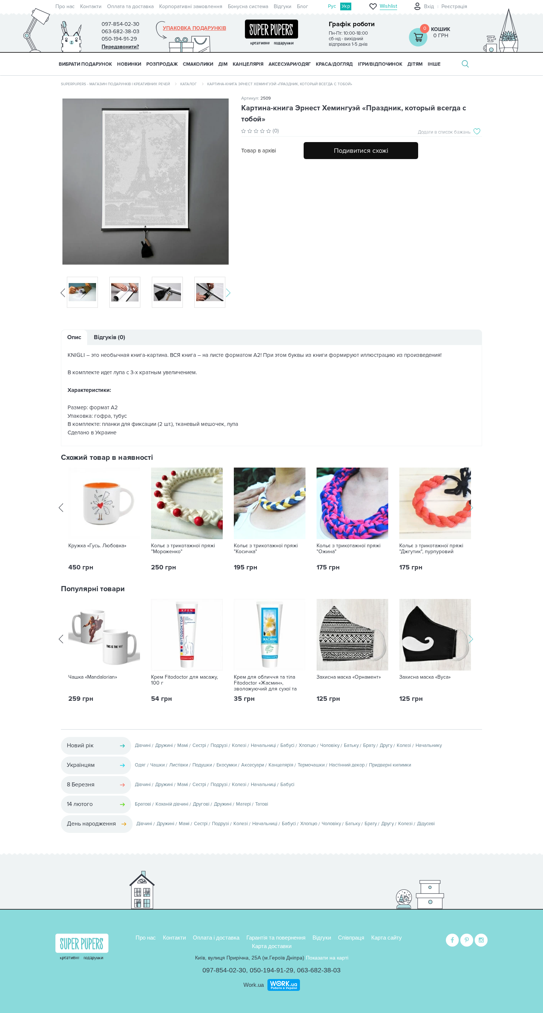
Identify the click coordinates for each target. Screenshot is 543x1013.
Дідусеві (426, 824)
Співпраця (351, 937)
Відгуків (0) (109, 337)
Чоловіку (329, 745)
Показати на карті (327, 958)
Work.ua (253, 985)
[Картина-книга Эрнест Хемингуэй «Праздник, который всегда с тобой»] (145, 181)
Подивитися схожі (361, 151)
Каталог (188, 84)
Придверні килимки (390, 765)
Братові (143, 804)
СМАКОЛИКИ (198, 64)
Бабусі (287, 745)
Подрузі (219, 745)
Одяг (140, 765)
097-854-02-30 (224, 970)
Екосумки (226, 765)
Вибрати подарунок (85, 64)
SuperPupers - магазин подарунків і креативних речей (115, 84)
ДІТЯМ (415, 64)
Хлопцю (307, 745)
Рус (332, 6)
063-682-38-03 (319, 970)
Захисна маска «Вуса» (425, 677)
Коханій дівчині (172, 804)
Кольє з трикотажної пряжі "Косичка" (266, 549)
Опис (74, 337)
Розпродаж (162, 64)
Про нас (65, 6)
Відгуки (282, 6)
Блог (302, 6)
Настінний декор (347, 765)
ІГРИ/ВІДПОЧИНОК (380, 64)
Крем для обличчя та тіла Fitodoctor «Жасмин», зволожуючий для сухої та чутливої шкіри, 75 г (265, 686)
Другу (386, 745)
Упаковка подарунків (194, 28)
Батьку (351, 745)
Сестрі (199, 745)
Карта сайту (386, 937)
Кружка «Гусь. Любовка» (97, 546)
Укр (346, 6)
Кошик (440, 29)
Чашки (157, 765)
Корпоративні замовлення (190, 6)
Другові (201, 804)
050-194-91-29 (271, 970)
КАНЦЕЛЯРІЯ (248, 64)
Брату (369, 745)
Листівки (178, 765)
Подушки (202, 765)
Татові (261, 804)
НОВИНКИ (129, 64)
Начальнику (429, 745)
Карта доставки (271, 946)
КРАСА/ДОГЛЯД (334, 64)
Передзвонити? (120, 46)
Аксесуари (252, 765)
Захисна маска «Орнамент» (349, 677)
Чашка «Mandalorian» (92, 677)
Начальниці (263, 745)
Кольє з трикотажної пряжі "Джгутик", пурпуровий (431, 549)
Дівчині (143, 745)
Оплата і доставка (216, 937)
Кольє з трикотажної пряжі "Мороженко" (183, 549)
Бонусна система (248, 6)
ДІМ (223, 64)
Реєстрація (454, 6)
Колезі (239, 745)
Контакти (91, 6)
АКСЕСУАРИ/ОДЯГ (290, 64)
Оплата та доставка (130, 6)
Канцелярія (281, 765)
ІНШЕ (434, 64)
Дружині (164, 745)
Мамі (182, 745)
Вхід (429, 6)
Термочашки (311, 765)
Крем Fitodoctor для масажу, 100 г (184, 680)
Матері (243, 804)
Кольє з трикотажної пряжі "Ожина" (348, 549)
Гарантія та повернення (275, 937)
